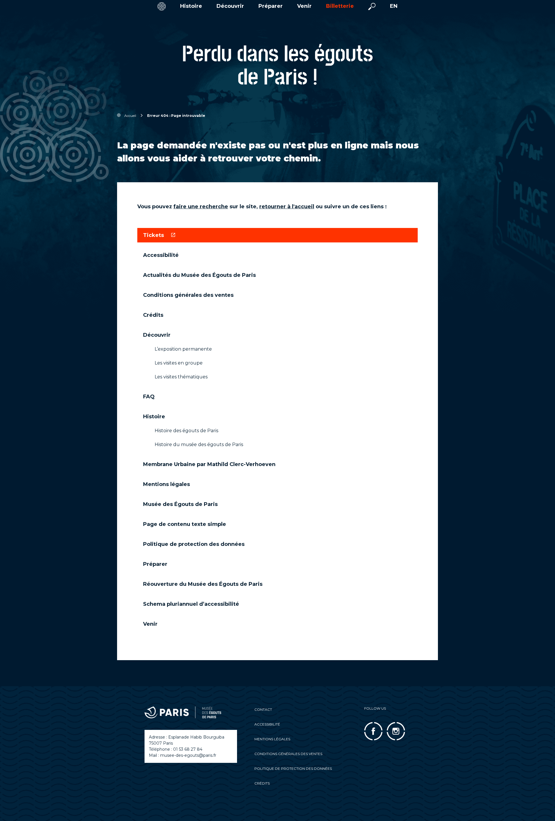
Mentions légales (166, 484)
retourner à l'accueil (286, 206)
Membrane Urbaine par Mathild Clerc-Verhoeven (209, 464)
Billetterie (340, 6)
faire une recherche (200, 206)
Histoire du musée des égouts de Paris (199, 444)
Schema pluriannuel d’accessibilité (191, 604)
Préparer (270, 6)
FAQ (149, 396)
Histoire (191, 6)
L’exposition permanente (183, 349)
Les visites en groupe (179, 363)
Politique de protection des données (194, 544)
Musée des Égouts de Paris (180, 504)
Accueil (130, 115)
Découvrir (230, 6)
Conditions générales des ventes (188, 295)
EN (393, 6)
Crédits (153, 315)
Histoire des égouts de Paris (186, 430)
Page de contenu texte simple (184, 524)
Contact (263, 709)
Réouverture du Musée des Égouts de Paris (202, 584)
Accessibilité (161, 255)
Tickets (154, 235)
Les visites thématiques (181, 377)
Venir (304, 6)
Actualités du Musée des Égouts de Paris (199, 275)
